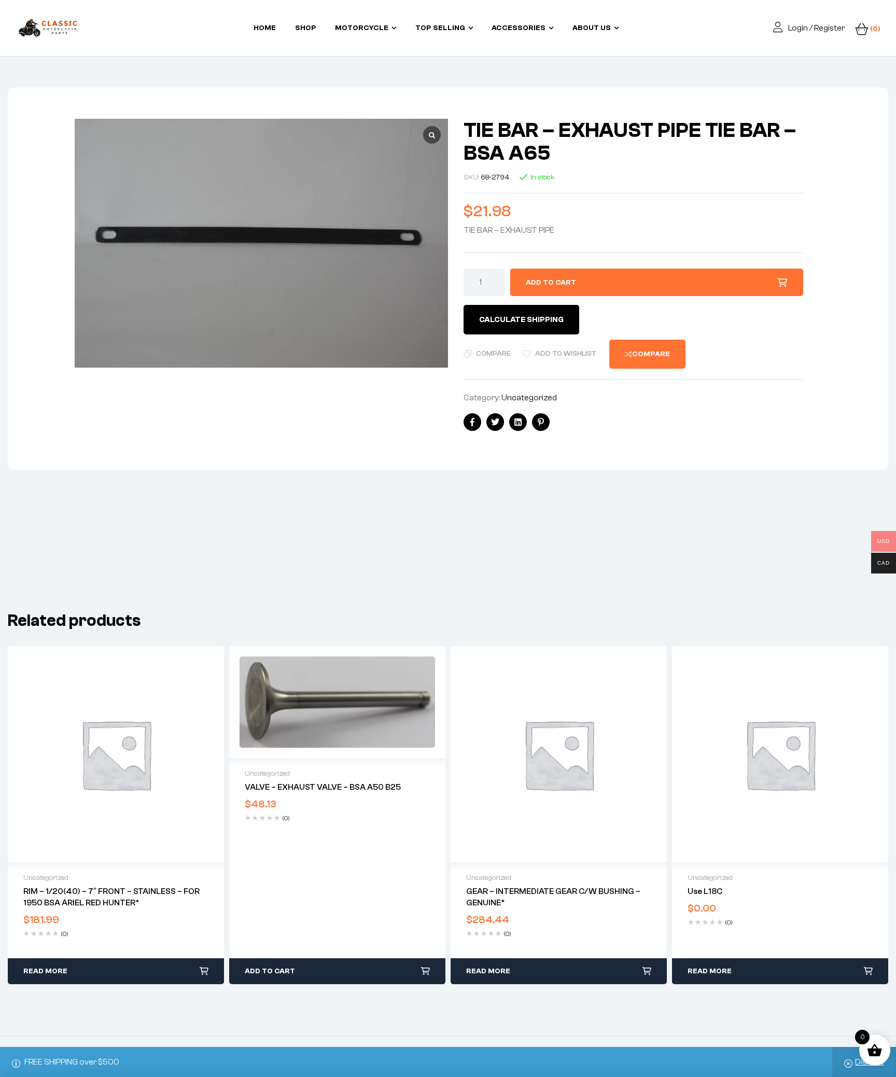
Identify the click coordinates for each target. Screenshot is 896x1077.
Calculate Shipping (521, 319)
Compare (493, 353)
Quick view (116, 754)
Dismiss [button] (869, 1062)
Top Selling (440, 28)
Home (265, 28)
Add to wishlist (565, 353)
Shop (305, 28)
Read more (45, 971)
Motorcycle (361, 28)
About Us (591, 28)
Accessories (518, 28)
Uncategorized (529, 397)
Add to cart (551, 282)
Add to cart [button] (270, 971)
